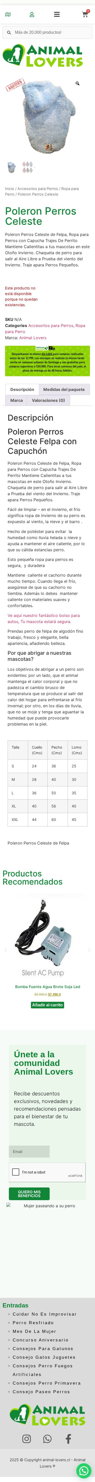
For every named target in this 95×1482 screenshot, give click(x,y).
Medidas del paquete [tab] (64, 389)
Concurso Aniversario (41, 1340)
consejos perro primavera (47, 1383)
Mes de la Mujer (34, 1331)
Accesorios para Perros (37, 188)
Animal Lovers (32, 337)
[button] (57, 14)
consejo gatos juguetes (44, 1357)
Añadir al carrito (47, 1005)
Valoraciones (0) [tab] (48, 400)
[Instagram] (26, 1438)
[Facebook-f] (68, 1438)
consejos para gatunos (43, 1348)
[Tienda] (7, 14)
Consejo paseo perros (41, 1391)
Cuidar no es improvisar (45, 1314)
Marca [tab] (16, 400)
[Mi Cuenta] (31, 14)
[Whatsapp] (47, 1438)
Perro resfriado (33, 1322)
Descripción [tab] (22, 389)
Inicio (9, 188)
